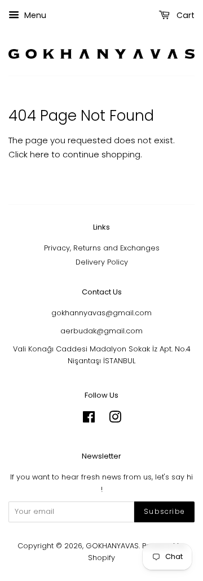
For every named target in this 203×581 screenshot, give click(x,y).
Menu (34, 15)
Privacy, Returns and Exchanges (102, 248)
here (39, 154)
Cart (184, 15)
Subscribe (164, 511)
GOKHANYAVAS (112, 546)
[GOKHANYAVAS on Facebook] (88, 419)
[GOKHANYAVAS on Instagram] (115, 419)
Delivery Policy (102, 262)
